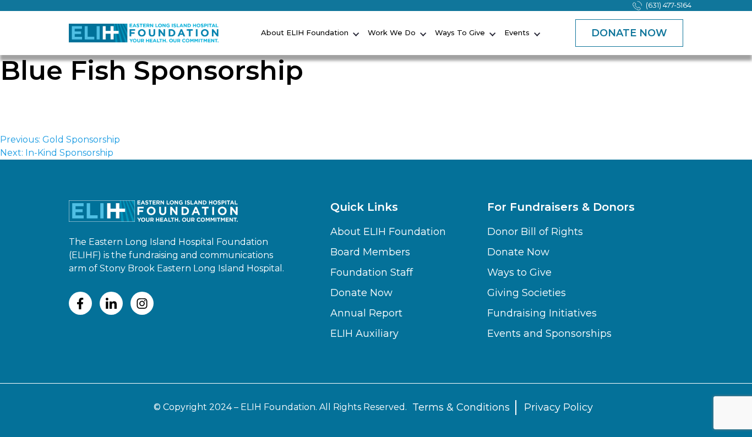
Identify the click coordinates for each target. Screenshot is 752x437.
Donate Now (629, 33)
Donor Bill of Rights (535, 232)
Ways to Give (460, 32)
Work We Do (392, 32)
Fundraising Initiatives (542, 313)
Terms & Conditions (461, 407)
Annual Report (366, 313)
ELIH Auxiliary (364, 333)
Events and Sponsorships (549, 333)
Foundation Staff (371, 272)
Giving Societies (526, 293)
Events (517, 32)
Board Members (370, 252)
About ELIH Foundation (304, 32)
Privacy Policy (558, 407)
